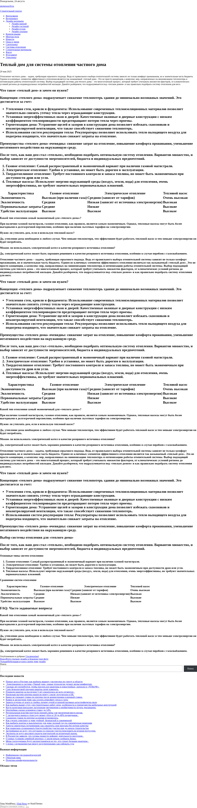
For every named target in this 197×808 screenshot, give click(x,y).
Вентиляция (12, 16)
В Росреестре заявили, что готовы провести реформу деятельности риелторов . (45, 736)
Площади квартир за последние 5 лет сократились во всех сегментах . (40, 692)
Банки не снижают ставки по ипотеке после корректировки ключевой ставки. (44, 697)
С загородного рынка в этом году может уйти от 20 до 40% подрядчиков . (42, 715)
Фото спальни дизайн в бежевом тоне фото (24, 659)
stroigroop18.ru (7, 6)
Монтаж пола (12, 36)
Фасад (9, 52)
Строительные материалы (18, 49)
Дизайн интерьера (15, 21)
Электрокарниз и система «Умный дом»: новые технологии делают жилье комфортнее (49, 684)
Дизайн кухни (19, 29)
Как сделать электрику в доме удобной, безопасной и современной (39, 720)
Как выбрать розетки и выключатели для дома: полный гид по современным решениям (49, 723)
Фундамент (11, 55)
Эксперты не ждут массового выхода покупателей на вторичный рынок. (41, 733)
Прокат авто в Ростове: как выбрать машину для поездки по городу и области (44, 681)
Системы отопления (16, 47)
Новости (10, 39)
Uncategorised (32, 656)
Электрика (11, 57)
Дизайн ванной (19, 23)
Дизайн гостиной (20, 26)
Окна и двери (12, 42)
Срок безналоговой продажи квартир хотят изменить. (32, 689)
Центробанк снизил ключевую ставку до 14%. (28, 710)
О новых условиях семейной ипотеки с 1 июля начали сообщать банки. (41, 738)
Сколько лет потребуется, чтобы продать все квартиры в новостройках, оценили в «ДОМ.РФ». (52, 687)
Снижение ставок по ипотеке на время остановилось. (32, 718)
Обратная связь (13, 757)
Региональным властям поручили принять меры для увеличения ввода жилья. (44, 712)
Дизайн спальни (20, 31)
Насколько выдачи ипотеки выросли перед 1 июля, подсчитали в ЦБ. (40, 694)
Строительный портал (11, 11)
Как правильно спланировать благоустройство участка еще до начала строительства (47, 728)
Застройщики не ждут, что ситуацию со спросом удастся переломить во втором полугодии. (51, 731)
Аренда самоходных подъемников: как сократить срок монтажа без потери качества (47, 725)
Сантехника (12, 44)
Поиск (3, 664)
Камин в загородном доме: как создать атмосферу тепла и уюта (37, 699)
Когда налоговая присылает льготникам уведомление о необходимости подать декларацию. (51, 707)
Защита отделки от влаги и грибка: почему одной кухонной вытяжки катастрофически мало (51, 702)
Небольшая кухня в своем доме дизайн (23, 661)
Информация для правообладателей (23, 755)
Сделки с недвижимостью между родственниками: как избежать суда (40, 744)
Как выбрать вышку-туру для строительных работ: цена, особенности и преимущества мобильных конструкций (61, 705)
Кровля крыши (13, 34)
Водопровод (12, 18)
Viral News (22, 803)
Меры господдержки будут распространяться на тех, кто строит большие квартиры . (47, 741)
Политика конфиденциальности (21, 760)
